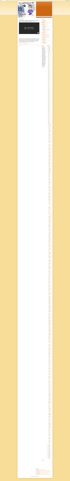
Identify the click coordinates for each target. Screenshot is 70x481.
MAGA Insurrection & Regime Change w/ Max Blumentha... (49, 257)
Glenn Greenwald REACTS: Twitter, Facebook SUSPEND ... (49, 245)
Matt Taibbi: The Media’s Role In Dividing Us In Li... (49, 165)
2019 (48, 445)
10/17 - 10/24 (49, 65)
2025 (48, 47)
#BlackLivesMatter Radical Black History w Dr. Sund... (49, 128)
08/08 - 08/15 (49, 79)
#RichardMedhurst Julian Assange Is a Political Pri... (49, 268)
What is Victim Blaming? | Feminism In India (49, 197)
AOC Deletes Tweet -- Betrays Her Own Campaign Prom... (49, 330)
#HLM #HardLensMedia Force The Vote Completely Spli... (49, 345)
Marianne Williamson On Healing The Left (49, 408)
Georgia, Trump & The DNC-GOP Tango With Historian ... (49, 314)
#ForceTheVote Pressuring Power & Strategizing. (49, 374)
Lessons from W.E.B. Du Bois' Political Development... (49, 388)
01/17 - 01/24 (49, 119)
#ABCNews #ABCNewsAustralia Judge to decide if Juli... (49, 403)
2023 (48, 49)
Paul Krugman (44, 22)
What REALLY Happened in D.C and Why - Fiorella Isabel (49, 183)
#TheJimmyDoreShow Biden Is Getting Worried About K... (49, 303)
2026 (48, 46)
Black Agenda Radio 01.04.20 (49, 173)
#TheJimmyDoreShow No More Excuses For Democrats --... (49, 249)
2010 (48, 453)
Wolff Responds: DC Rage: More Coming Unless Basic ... (49, 146)
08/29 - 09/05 (49, 75)
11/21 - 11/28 (49, 58)
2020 (48, 444)
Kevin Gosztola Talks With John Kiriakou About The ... (49, 341)
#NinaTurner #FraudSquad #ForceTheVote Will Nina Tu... (49, 159)
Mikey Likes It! (44, 24)
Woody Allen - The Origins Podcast (49, 168)
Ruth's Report (44, 26)
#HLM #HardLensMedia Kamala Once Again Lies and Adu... (49, 293)
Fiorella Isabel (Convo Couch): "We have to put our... (49, 327)
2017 (48, 447)
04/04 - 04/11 (49, 104)
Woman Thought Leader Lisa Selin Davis (49, 432)
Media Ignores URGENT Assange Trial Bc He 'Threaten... (49, 395)
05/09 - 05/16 (49, 97)
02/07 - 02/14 (49, 115)
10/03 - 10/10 (49, 68)
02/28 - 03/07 (49, 111)
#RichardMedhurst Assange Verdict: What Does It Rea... (49, 337)
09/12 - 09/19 (49, 72)
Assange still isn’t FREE (49, 219)
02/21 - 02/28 (49, 112)
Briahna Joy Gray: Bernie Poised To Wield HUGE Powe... (49, 278)
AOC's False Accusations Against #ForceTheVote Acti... (49, 424)
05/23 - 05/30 (49, 94)
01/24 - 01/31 (49, 118)
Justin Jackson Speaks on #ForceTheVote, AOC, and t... (49, 207)
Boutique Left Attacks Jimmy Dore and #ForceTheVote (49, 317)
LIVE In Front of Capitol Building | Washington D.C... (49, 253)
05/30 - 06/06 (49, 93)
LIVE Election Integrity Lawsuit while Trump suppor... (49, 264)
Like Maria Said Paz (45, 32)
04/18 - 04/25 (49, 101)
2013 (48, 450)
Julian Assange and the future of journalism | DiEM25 (49, 186)
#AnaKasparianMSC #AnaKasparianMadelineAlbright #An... (49, 334)
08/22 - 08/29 (49, 76)
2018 (48, 446)
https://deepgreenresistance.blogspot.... (23, 42)
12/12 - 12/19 (49, 54)
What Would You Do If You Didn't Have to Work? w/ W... (49, 427)
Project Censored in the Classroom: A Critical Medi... (49, 385)
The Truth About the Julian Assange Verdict (49, 176)
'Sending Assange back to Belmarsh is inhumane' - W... (49, 282)
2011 (48, 452)
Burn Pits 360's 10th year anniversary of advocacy (49, 420)
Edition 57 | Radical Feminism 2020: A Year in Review (49, 200)
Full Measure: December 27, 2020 (49, 430)
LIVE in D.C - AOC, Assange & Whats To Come (49, 438)
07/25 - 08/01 (49, 82)
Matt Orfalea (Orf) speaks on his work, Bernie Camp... (49, 356)
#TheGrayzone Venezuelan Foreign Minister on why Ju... (49, 152)
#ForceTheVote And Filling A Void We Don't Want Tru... (49, 399)
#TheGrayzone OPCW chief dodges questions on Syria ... (49, 392)
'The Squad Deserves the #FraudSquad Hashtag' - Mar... (49, 364)
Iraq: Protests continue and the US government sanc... (49, 124)
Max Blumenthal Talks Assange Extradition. (49, 297)
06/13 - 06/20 (49, 90)
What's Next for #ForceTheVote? (49, 371)
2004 (48, 458)
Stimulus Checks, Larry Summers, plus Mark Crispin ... (49, 381)
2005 (48, 457)
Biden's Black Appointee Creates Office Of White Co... (49, 321)
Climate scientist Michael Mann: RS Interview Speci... (49, 135)
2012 (48, 451)
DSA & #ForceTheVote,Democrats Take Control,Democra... (49, 156)
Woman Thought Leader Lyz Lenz (49, 406)
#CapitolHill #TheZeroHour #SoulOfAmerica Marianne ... (49, 138)
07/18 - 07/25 (49, 83)
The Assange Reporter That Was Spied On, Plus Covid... (49, 131)
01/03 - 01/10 (49, 122)
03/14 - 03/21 (49, 108)
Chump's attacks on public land (45, 35)
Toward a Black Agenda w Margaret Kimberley (49, 162)
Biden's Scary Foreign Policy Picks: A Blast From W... (49, 289)
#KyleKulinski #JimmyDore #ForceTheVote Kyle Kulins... (49, 222)
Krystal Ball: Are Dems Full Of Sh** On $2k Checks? (49, 349)
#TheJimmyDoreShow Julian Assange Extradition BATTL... (49, 225)
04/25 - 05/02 (49, 100)
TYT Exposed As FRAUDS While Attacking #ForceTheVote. (49, 194)
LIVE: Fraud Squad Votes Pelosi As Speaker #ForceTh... (49, 360)
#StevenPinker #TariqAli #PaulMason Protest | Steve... (49, 171)
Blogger (37, 476)
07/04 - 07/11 (49, 86)
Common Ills (44, 46)
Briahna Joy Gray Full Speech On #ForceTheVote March (49, 414)
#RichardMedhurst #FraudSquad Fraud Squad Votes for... (49, 324)
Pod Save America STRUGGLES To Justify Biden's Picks (49, 442)
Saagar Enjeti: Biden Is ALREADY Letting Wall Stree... (49, 299)
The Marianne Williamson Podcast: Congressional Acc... (49, 149)
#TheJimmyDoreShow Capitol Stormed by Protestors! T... (49, 261)
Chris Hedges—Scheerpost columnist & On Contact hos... (49, 190)
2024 (48, 48)
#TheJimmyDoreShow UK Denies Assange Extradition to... (49, 310)
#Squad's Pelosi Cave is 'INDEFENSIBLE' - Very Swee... (49, 353)
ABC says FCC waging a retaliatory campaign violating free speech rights (43, 474)
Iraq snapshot (49, 397)
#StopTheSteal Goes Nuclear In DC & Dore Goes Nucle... (49, 241)
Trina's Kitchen (44, 39)
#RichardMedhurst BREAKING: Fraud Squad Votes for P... (49, 378)
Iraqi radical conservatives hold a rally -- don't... (49, 411)
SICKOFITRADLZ (44, 42)
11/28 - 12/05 (49, 57)
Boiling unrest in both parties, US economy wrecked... (49, 238)
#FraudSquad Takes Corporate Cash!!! (49, 236)
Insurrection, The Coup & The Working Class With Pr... (49, 142)
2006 (48, 456)
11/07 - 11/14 (49, 61)
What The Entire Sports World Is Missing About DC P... (49, 179)
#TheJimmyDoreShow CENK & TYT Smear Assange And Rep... (49, 307)
